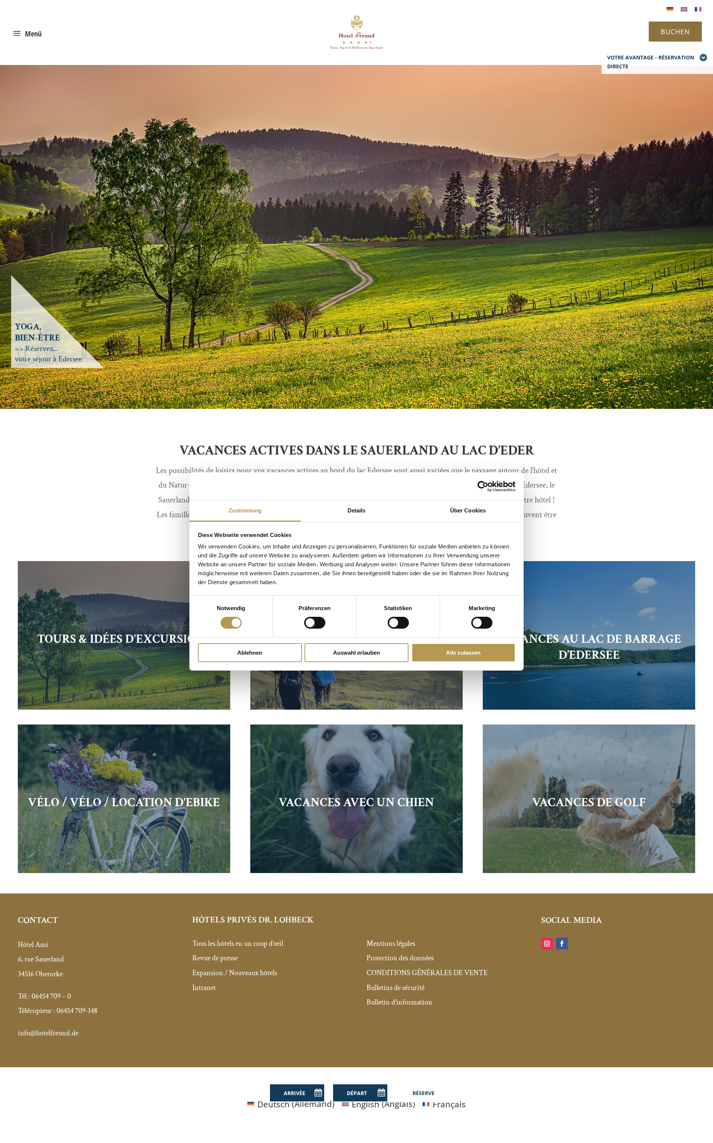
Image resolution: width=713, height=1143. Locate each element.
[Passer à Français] (698, 8)
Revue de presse (215, 958)
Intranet (204, 988)
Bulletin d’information (399, 1002)
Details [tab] (357, 510)
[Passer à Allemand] (670, 8)
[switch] (314, 623)
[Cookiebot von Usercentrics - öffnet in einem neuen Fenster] (482, 486)
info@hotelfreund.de (48, 1033)
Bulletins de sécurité (395, 988)
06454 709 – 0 (51, 996)
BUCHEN (675, 31)
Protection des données (400, 958)
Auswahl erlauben (356, 652)
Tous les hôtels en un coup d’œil (237, 943)
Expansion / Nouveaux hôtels (234, 973)
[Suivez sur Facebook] (562, 944)
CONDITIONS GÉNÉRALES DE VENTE (427, 973)
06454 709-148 (76, 1011)
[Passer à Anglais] (684, 8)
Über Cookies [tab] (468, 510)
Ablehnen (249, 652)
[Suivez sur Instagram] (547, 944)
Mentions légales (391, 943)
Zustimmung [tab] (245, 510)
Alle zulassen (463, 652)
